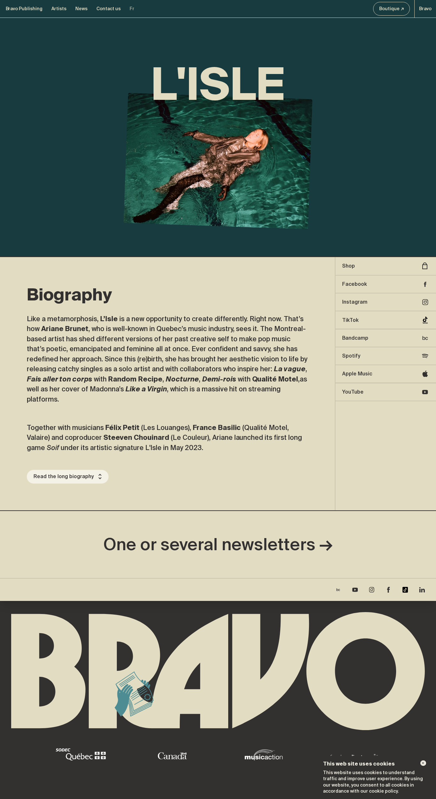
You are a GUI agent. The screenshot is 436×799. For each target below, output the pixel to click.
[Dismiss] (423, 763)
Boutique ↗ (391, 8)
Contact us (108, 8)
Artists (58, 8)
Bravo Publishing (24, 8)
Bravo (425, 8)
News (81, 8)
